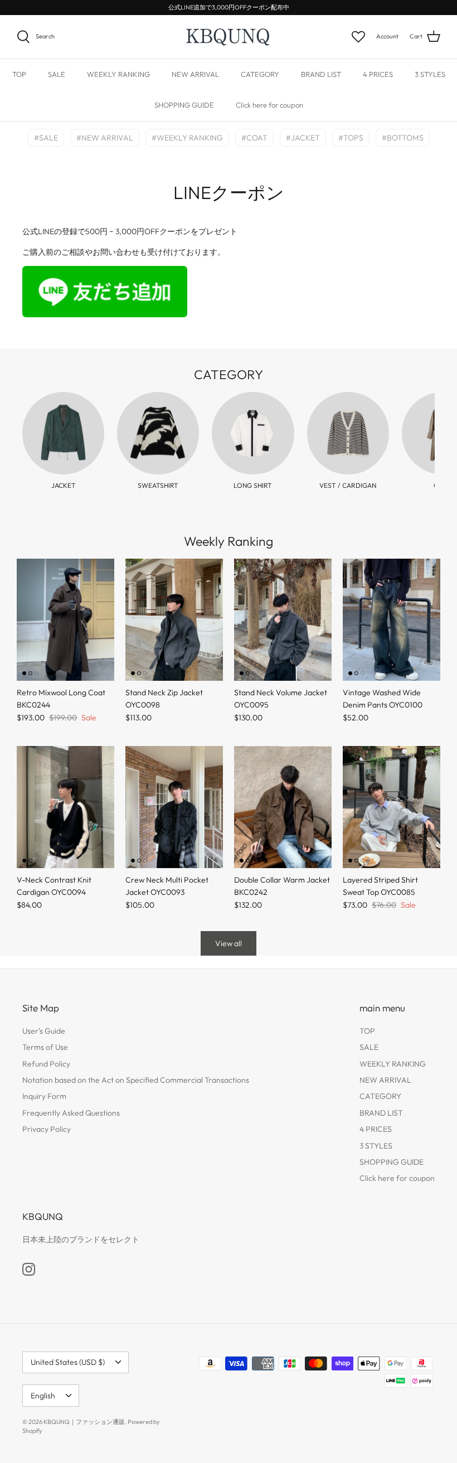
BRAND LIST (321, 74)
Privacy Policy (46, 1129)
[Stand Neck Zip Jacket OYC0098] (174, 620)
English (43, 1396)
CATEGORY (260, 74)
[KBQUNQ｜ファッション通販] (229, 36)
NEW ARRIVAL (195, 74)
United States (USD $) (68, 1362)
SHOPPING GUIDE (184, 104)
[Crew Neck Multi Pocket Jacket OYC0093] (174, 807)
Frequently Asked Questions (71, 1113)
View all (228, 943)
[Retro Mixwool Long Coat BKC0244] (65, 620)
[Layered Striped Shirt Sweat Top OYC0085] (391, 807)
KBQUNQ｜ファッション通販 (84, 1422)
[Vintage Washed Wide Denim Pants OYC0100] (391, 620)
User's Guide (43, 1031)
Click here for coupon (269, 104)
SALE (56, 74)
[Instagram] (28, 1269)
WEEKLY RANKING (118, 74)
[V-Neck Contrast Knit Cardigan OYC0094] (65, 807)
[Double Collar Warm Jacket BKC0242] (283, 807)
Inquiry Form (44, 1096)
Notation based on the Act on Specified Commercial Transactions (135, 1080)
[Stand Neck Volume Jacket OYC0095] (283, 620)
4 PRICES (378, 74)
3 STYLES (430, 74)
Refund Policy (46, 1064)
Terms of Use (45, 1047)
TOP (19, 74)
